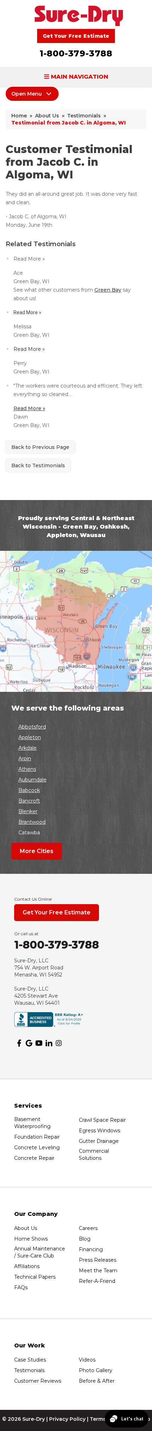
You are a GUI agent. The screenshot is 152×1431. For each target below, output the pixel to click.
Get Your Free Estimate (76, 36)
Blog (84, 1239)
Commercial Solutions (94, 1154)
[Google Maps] (29, 1043)
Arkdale (27, 748)
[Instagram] (58, 1043)
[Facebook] (19, 1043)
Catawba (29, 832)
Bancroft (29, 801)
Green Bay (107, 290)
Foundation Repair (37, 1137)
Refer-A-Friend (97, 1281)
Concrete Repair (34, 1158)
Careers (88, 1228)
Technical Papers (34, 1277)
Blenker (27, 811)
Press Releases (97, 1260)
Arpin (24, 758)
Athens (27, 769)
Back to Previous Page (40, 447)
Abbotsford (32, 727)
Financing (91, 1249)
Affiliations (27, 1266)
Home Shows (31, 1239)
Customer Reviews (37, 1381)
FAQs (21, 1287)
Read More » (29, 408)
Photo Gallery (95, 1370)
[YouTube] (39, 1043)
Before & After (97, 1381)
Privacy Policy (67, 1419)
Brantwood (32, 822)
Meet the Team (98, 1270)
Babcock (29, 790)
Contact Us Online (33, 899)
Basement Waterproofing (32, 1122)
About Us (25, 1228)
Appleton (29, 737)
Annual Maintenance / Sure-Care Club (39, 1252)
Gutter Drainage (99, 1141)
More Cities (36, 851)
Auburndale (32, 780)
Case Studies (30, 1360)
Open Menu (26, 94)
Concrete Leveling (37, 1147)
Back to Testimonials (38, 465)
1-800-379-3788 (76, 53)
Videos (87, 1360)
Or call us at (26, 933)
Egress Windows (99, 1130)
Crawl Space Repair (102, 1120)
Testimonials (29, 1370)
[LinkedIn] (49, 1043)
